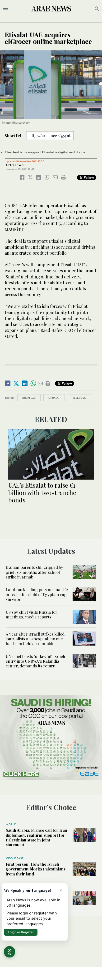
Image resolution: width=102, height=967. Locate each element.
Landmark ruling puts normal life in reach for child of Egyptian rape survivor (37, 594)
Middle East (14, 858)
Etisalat (54, 397)
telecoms (79, 397)
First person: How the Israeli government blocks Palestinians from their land (35, 868)
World (11, 824)
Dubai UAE (29, 397)
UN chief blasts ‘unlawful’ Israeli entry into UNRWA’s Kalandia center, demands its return (35, 661)
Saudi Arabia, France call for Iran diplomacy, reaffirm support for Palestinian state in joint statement (36, 837)
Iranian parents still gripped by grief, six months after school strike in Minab (34, 571)
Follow (88, 177)
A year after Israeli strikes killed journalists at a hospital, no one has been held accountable (35, 638)
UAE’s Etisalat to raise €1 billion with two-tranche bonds (42, 492)
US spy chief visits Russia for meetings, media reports (31, 614)
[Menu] (5, 8)
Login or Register (21, 932)
